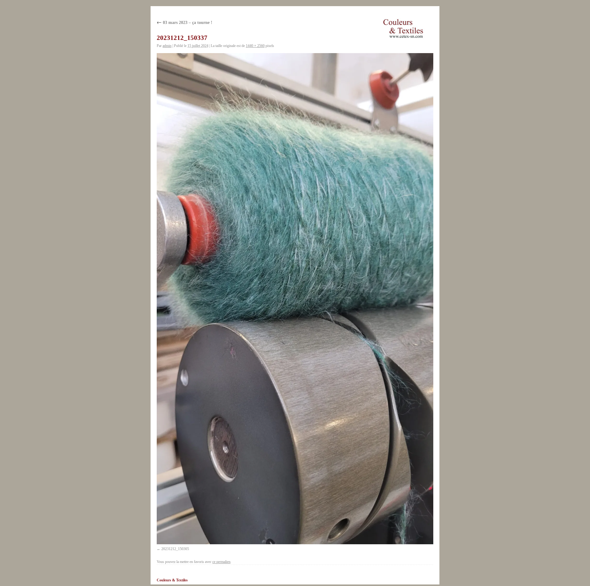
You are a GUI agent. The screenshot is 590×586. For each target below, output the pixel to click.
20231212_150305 (175, 549)
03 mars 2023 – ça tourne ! (184, 22)
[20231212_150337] (295, 298)
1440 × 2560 (255, 46)
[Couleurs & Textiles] (403, 28)
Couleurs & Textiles (172, 580)
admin (167, 46)
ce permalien (221, 562)
